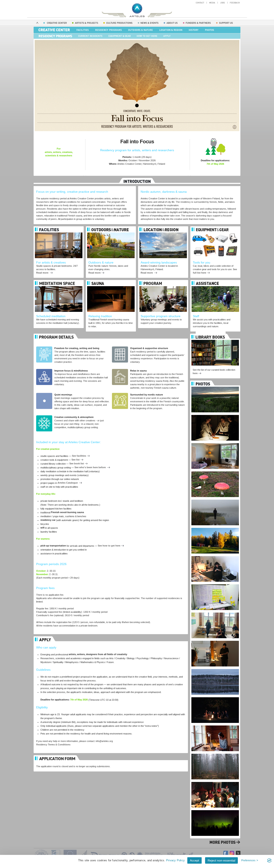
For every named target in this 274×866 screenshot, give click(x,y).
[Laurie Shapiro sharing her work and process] (215, 611)
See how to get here (109, 545)
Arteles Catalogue (68, 482)
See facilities (79, 455)
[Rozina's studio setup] (215, 555)
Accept (194, 860)
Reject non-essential (221, 860)
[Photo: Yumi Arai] (215, 498)
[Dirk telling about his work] (215, 640)
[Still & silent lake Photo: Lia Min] (215, 668)
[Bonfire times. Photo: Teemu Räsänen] (215, 696)
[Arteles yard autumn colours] (215, 527)
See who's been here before (90, 467)
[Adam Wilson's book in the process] (215, 583)
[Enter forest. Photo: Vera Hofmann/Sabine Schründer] (215, 753)
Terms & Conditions (59, 744)
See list (75, 459)
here (195, 373)
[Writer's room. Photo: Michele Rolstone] (215, 442)
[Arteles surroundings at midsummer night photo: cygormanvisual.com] (215, 386)
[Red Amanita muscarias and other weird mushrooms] (215, 470)
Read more (42, 272)
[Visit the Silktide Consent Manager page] (269, 860)
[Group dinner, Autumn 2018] (215, 781)
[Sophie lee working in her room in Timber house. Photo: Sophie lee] (215, 724)
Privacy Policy (175, 860)
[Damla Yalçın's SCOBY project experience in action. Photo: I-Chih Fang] (215, 414)
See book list (76, 463)
